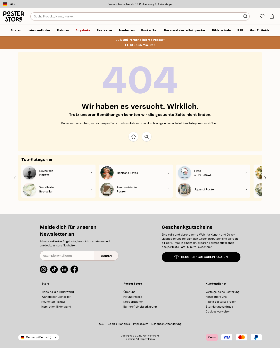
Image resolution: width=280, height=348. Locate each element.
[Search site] (146, 137)
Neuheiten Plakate (53, 301)
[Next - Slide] (265, 178)
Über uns (129, 292)
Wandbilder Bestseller (56, 297)
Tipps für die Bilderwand (57, 292)
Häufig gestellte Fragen (221, 301)
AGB (101, 324)
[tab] (262, 16)
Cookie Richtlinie (119, 324)
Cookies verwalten (218, 311)
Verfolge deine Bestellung (222, 292)
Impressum (140, 324)
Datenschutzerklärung (166, 324)
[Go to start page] (133, 137)
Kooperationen (133, 301)
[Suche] (246, 16)
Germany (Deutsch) (38, 337)
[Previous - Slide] (14, 178)
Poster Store (149, 335)
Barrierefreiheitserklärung (140, 306)
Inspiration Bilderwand (56, 306)
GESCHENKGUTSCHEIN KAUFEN (204, 257)
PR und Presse (132, 297)
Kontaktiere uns (216, 297)
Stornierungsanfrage (219, 306)
